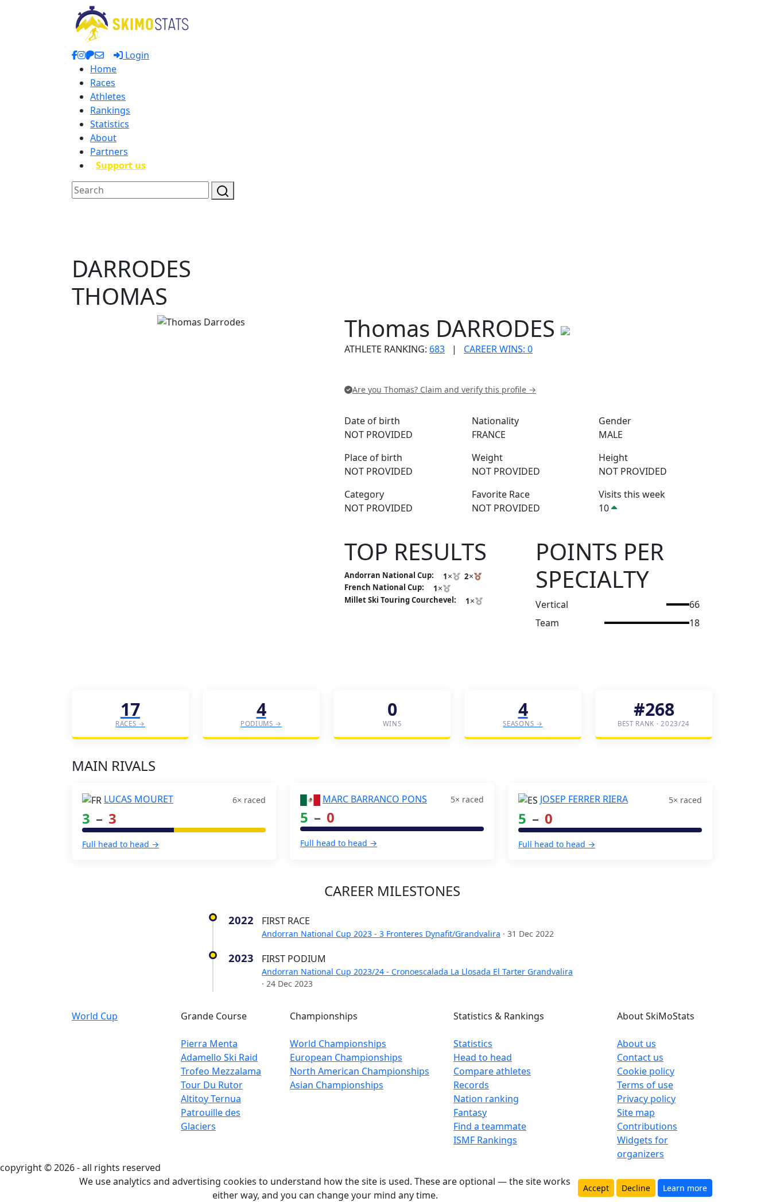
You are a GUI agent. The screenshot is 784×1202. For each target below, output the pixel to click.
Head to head (482, 1057)
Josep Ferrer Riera (584, 799)
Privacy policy (646, 1098)
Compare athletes (492, 1071)
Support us (121, 165)
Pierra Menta (209, 1043)
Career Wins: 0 (498, 349)
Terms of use (645, 1085)
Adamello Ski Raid (219, 1057)
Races (102, 82)
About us (636, 1043)
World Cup (95, 1016)
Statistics (109, 124)
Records (471, 1085)
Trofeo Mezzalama (221, 1071)
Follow (489, 373)
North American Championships (359, 1071)
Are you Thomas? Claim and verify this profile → (444, 389)
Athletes (108, 96)
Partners (109, 151)
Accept (596, 1187)
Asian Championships (336, 1085)
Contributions (647, 1126)
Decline (636, 1187)
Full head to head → (120, 844)
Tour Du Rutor (212, 1085)
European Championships (346, 1057)
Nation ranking (486, 1098)
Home (103, 69)
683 (437, 349)
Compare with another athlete (409, 373)
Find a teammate (489, 1126)
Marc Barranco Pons (375, 799)
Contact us (640, 1057)
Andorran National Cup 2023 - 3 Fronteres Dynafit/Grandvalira (381, 933)
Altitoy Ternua (211, 1098)
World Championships (338, 1043)
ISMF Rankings (485, 1140)
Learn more (685, 1187)
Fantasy (470, 1112)
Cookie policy (645, 1071)
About (103, 137)
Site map (636, 1112)
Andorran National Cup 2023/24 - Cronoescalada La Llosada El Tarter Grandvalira (417, 971)
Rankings (110, 110)
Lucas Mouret (138, 799)
